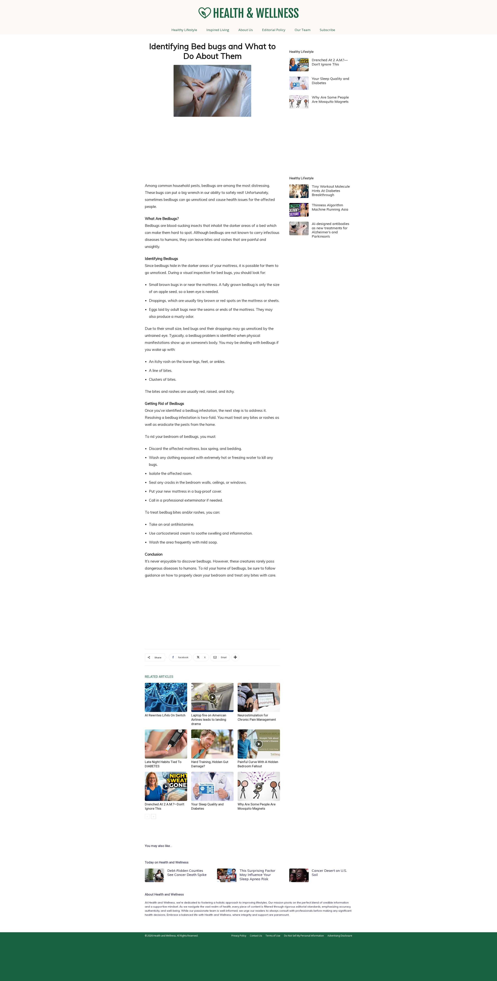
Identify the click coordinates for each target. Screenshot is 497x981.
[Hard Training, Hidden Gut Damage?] (212, 744)
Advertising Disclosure (340, 935)
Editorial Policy (273, 30)
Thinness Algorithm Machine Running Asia (330, 207)
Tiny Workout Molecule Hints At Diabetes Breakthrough (331, 190)
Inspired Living (217, 30)
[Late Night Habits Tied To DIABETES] (166, 744)
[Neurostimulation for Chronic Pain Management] (259, 697)
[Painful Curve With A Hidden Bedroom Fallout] (259, 744)
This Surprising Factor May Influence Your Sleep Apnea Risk (257, 874)
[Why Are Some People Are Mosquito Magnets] (259, 786)
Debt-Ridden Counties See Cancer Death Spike (187, 872)
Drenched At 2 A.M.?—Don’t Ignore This (330, 62)
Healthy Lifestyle (184, 30)
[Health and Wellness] (248, 13)
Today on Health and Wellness (167, 862)
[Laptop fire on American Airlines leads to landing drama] (212, 697)
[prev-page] (147, 816)
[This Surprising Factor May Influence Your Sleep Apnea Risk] (226, 875)
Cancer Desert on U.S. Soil (329, 872)
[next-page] (153, 816)
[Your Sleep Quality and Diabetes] (212, 786)
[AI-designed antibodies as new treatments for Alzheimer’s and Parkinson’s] (299, 228)
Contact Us (256, 935)
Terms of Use (273, 935)
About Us (245, 30)
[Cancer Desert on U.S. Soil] (299, 875)
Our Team (302, 30)
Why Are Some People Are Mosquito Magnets (330, 99)
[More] (235, 657)
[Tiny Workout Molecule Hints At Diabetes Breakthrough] (299, 191)
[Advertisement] (212, 149)
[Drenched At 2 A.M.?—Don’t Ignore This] (166, 786)
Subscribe (327, 30)
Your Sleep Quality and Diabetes (330, 80)
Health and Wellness (169, 894)
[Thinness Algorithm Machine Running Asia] (299, 210)
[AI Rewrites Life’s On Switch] (166, 697)
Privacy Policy (238, 935)
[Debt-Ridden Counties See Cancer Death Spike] (154, 875)
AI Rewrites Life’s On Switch (165, 715)
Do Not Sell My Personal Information (304, 935)
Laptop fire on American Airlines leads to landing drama (208, 719)
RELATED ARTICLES (159, 677)
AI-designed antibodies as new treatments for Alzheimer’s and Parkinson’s (330, 230)
